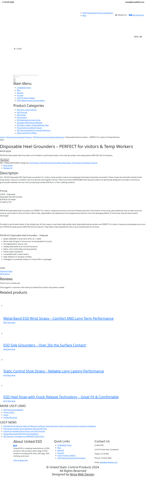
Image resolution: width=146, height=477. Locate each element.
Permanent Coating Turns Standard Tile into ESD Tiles (25, 429)
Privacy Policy (8, 412)
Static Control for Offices (27, 133)
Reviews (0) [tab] (7, 168)
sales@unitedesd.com (108, 462)
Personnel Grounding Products (29, 128)
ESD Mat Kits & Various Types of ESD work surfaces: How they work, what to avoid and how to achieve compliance (49, 426)
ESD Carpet (21, 115)
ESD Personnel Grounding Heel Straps (48, 137)
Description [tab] (8, 165)
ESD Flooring (22, 112)
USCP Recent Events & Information (31, 100)
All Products (35, 163)
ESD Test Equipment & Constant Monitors (33, 130)
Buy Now (4, 160)
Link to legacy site (20, 460)
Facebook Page (6, 271)
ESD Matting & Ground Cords (29, 120)
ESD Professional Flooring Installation (98, 13)
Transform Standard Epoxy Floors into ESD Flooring (24, 431)
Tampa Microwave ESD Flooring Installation (20, 434)
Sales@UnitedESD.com (134, 2)
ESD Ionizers (22, 117)
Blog (84, 15)
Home (2, 137)
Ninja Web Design (82, 474)
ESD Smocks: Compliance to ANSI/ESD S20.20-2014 (23, 436)
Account (20, 95)
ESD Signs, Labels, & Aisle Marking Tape (33, 125)
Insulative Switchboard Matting (29, 122)
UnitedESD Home (24, 88)
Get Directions (138, 15)
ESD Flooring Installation (13, 410)
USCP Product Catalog (26, 98)
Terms (5, 415)
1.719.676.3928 (8, 2)
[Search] (14, 79)
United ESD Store (10, 417)
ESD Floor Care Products (27, 110)
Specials (20, 93)
